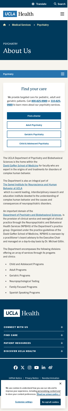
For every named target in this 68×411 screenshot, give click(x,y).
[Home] (4, 25)
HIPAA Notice (15, 378)
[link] (15, 367)
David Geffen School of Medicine (20, 165)
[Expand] (62, 327)
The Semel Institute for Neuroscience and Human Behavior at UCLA (30, 186)
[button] (39, 4)
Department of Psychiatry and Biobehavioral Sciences (32, 214)
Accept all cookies (50, 402)
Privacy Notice (32, 378)
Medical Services (21, 24)
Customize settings (23, 401)
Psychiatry (43, 24)
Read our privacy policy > (48, 394)
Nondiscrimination (50, 378)
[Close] (60, 383)
